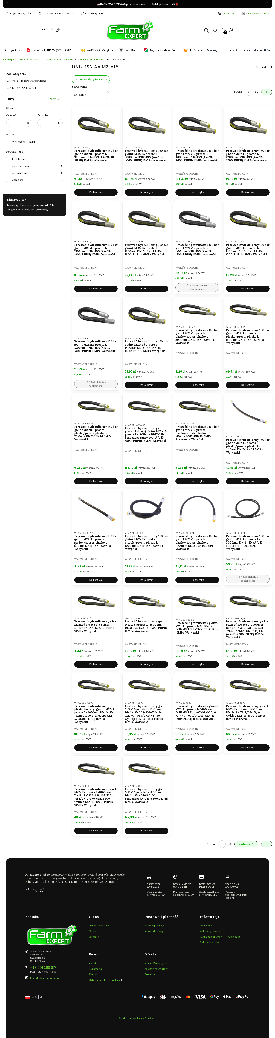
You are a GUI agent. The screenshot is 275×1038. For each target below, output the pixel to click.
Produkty (149, 974)
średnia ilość (19, 173)
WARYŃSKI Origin (29, 59)
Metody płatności (154, 925)
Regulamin (206, 925)
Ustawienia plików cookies (105, 980)
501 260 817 (228, 13)
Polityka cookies (209, 942)
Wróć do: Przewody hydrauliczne (28, 80)
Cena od (11, 115)
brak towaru (19, 159)
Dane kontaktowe (99, 925)
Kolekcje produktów (156, 968)
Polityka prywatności (212, 931)
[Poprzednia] (7, 4)
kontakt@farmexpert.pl (258, 13)
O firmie (94, 936)
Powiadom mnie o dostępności (197, 287)
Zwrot (92, 963)
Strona (238, 91)
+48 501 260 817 (43, 967)
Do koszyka (96, 192)
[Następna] (268, 4)
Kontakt (94, 974)
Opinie (93, 931)
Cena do (42, 115)
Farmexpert (9, 59)
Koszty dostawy (153, 931)
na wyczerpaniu (21, 166)
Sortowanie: (80, 86)
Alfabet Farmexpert (155, 963)
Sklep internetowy (136, 1018)
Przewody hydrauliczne (90, 59)
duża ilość (17, 179)
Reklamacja (95, 968)
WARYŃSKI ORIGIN (23, 142)
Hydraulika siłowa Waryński (58, 59)
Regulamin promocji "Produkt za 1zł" (221, 936)
